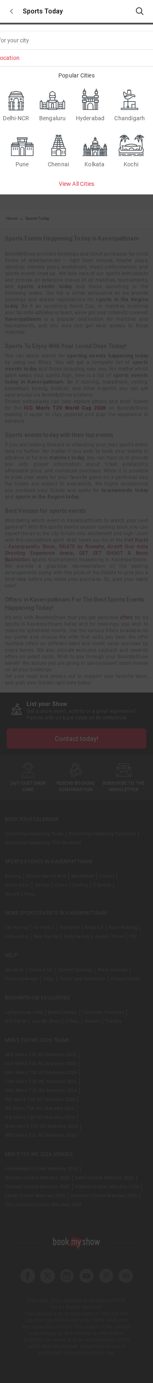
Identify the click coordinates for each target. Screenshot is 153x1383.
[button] (11, 11)
